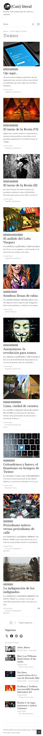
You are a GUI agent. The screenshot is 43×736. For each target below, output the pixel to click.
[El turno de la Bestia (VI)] (21, 99)
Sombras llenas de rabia (20, 295)
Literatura (7, 402)
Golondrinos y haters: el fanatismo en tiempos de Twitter (21, 468)
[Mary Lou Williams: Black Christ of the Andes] (10, 656)
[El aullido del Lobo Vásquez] (21, 209)
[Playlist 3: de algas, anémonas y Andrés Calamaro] (10, 703)
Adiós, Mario (23, 647)
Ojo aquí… (10, 73)
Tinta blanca (14, 69)
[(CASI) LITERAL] (21, 6)
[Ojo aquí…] (21, 43)
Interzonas (7, 292)
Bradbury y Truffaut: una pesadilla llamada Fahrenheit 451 (28, 689)
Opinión (6, 69)
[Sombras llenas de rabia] (21, 266)
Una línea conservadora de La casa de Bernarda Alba (28, 675)
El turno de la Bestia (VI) (20, 129)
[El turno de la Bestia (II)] (21, 155)
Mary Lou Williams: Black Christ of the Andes (27, 659)
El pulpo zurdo (8, 521)
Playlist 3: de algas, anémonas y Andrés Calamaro (27, 705)
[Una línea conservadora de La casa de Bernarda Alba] (10, 672)
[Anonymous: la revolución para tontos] (21, 319)
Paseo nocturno (16, 402)
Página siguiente (25, 623)
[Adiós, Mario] (10, 647)
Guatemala (7, 234)
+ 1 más (20, 234)
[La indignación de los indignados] (21, 558)
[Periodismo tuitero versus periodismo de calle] (21, 495)
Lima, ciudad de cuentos (20, 406)
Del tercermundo (9, 460)
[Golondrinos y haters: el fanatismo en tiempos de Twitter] (21, 434)
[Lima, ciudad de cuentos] (21, 376)
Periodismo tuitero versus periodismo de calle (18, 529)
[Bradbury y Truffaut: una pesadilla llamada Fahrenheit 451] (10, 686)
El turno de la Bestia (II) (20, 185)
